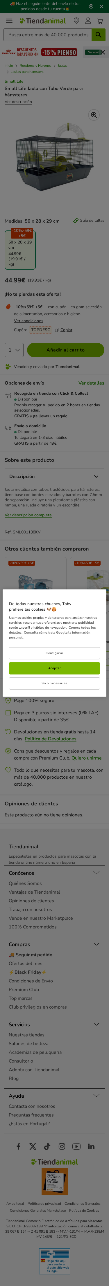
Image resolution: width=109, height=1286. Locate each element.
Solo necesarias (54, 683)
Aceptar (54, 668)
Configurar (54, 653)
